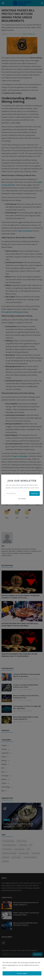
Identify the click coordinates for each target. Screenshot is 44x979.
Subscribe (34, 493)
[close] (40, 476)
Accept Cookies (22, 973)
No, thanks (22, 498)
